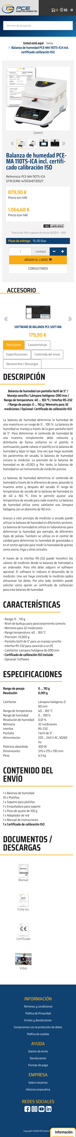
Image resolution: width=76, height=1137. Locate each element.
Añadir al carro (36, 259)
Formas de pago (38, 1065)
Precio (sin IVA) (17, 197)
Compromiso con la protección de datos (38, 1027)
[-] (54, 251)
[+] (62, 251)
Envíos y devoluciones (38, 1020)
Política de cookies (38, 1034)
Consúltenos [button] (38, 268)
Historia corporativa (38, 1089)
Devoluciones (38, 1058)
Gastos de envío (38, 1051)
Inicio (49, 43)
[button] (12, 143)
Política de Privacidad (38, 1013)
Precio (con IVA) (18, 215)
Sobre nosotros (38, 1082)
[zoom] (38, 132)
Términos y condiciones (38, 1006)
